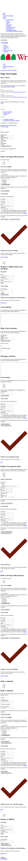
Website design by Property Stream (8, 125)
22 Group (6, 126)
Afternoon (4, 181)
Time (9, 177)
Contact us (8, 26)
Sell (4, 14)
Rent (4, 17)
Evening (4, 183)
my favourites (4, 858)
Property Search (10, 19)
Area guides (9, 24)
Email (2, 204)
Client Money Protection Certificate (14, 31)
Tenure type (3, 482)
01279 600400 (14, 92)
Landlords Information (8, 15)
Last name (3, 202)
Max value (3, 490)
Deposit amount (4, 137)
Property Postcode (5, 706)
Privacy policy (9, 28)
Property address (4, 700)
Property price (4, 134)
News (7, 23)
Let (3, 699)
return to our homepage (10, 85)
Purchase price (4, 335)
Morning (4, 180)
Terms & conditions (7, 111)
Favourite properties (10, 27)
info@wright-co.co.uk (21, 92)
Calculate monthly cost (6, 146)
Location (3, 486)
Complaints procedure (11, 30)
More (4, 18)
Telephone (3, 207)
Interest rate (3, 143)
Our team (8, 22)
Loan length (3, 140)
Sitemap (5, 114)
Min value (3, 487)
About (7, 21)
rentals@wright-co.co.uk (22, 97)
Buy (4, 13)
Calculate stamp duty (5, 340)
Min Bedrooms (4, 493)
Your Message (4, 288)
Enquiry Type (4, 390)
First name (3, 199)
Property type (4, 495)
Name (2, 274)
